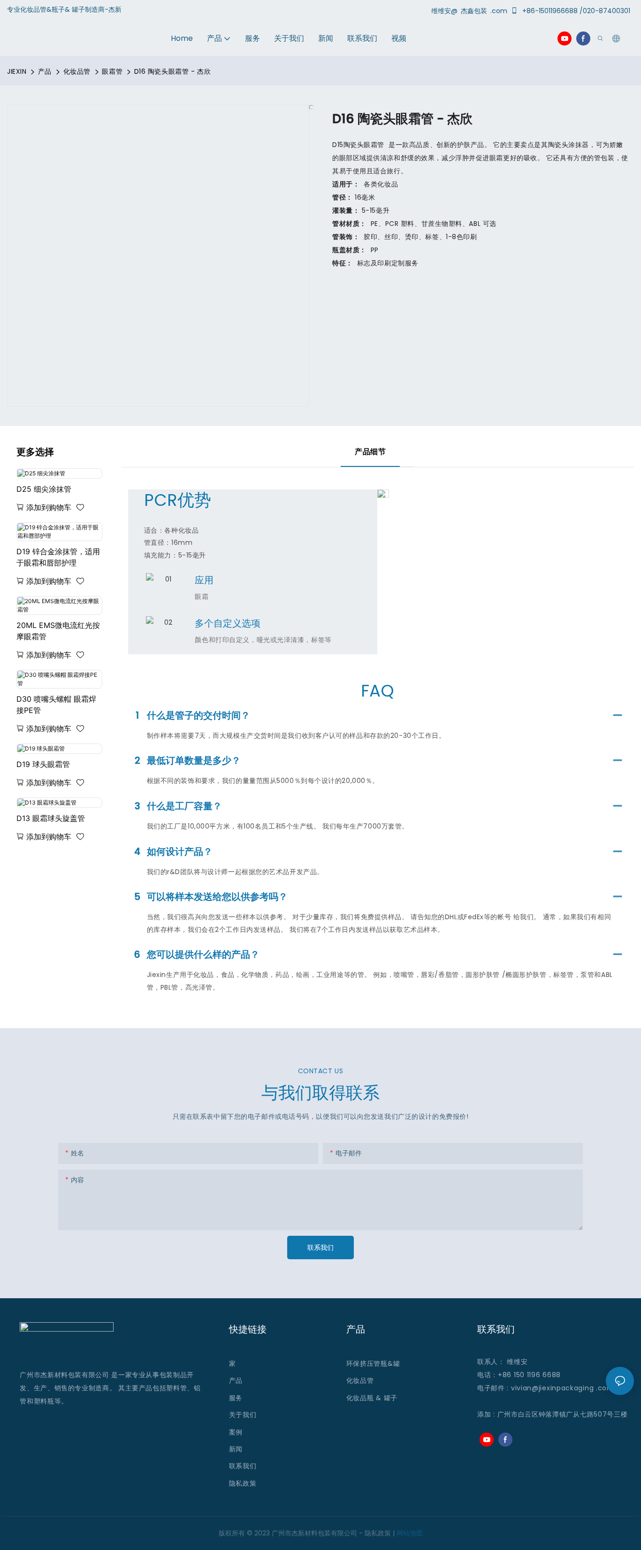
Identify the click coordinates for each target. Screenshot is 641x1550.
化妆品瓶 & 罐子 (371, 1398)
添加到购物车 (48, 507)
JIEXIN (16, 71)
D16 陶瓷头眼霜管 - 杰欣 (172, 71)
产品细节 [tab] (370, 451)
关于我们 (243, 1414)
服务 (237, 1398)
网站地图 (410, 1533)
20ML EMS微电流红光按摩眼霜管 (58, 630)
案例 (236, 1432)
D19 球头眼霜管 (43, 764)
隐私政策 (243, 1483)
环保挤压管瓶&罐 (373, 1363)
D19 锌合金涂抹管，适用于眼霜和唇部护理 (58, 557)
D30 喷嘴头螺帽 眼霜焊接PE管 (56, 704)
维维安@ (445, 11)
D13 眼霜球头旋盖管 (50, 818)
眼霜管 (112, 71)
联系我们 (243, 1466)
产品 (45, 71)
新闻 (236, 1449)
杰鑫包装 (475, 11)
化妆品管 (77, 71)
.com (605, 1388)
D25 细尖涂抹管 (43, 489)
